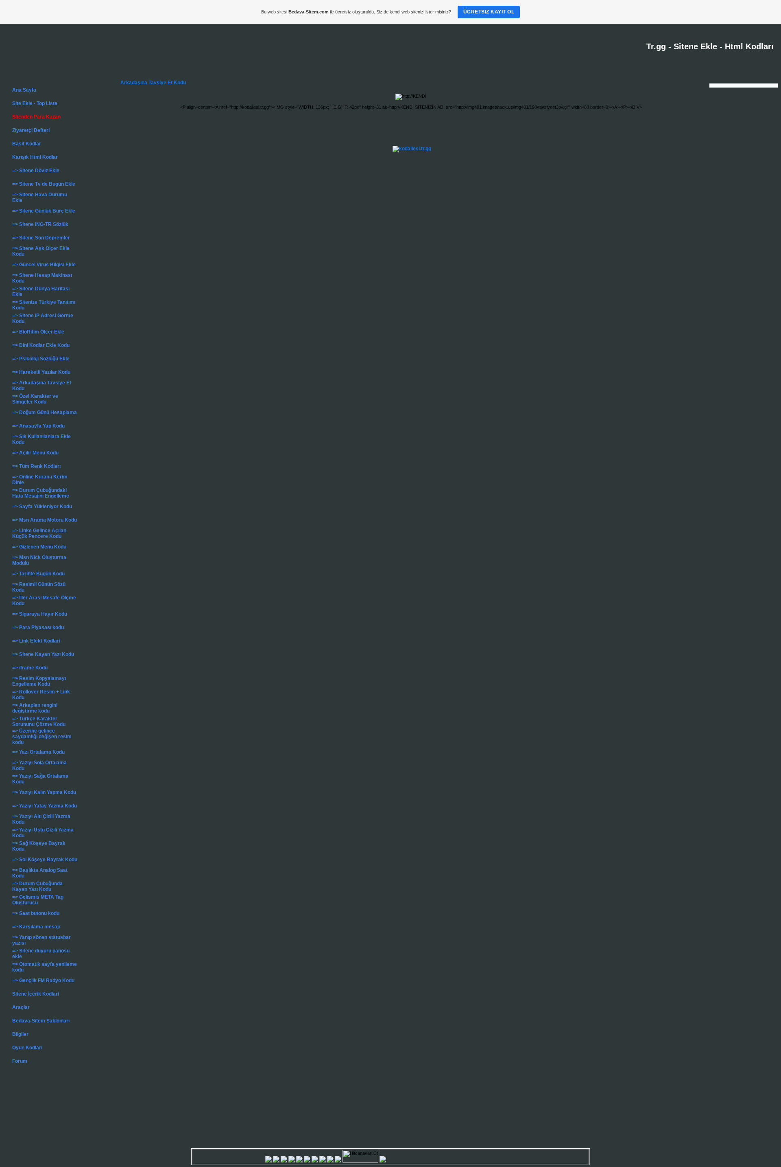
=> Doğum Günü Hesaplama (44, 412)
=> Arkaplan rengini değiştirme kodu (34, 708)
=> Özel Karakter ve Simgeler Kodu (35, 399)
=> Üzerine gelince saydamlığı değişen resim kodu (42, 736)
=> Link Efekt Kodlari (36, 641)
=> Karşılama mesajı (36, 927)
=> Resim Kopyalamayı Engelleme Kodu (39, 681)
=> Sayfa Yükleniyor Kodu (42, 506)
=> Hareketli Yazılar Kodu (41, 372)
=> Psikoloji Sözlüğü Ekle (41, 359)
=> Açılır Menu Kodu (35, 453)
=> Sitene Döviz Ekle (35, 170)
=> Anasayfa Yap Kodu (38, 426)
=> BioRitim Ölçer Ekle (38, 332)
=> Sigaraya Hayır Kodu (39, 614)
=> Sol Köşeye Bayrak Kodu (44, 859)
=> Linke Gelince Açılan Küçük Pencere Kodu (39, 533)
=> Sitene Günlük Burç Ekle (43, 211)
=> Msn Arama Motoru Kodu (44, 520)
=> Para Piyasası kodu (38, 627)
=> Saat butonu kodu (35, 913)
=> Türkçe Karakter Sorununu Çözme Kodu (38, 721)
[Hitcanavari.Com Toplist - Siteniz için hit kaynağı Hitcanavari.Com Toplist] (342, 1160)
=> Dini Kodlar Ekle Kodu (41, 345)
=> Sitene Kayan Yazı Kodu (43, 654)
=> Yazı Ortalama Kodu (38, 752)
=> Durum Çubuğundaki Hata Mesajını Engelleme (40, 493)
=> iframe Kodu (30, 668)
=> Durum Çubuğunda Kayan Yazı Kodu (37, 886)
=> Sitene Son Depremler (41, 238)
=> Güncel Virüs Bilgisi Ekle (44, 265)
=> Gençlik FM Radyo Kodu (43, 980)
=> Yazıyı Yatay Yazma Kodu (44, 806)
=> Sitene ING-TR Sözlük (40, 224)
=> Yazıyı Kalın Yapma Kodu (44, 792)
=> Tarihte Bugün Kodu (38, 574)
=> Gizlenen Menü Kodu (39, 547)
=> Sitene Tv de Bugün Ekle (43, 184)
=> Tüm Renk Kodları (36, 466)
